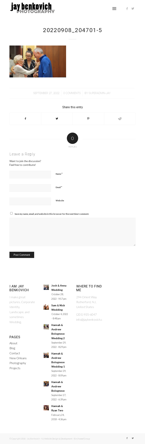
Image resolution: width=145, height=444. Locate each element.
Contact (14, 353)
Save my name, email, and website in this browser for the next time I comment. (52, 214)
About (13, 343)
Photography (17, 363)
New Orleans (18, 358)
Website (60, 200)
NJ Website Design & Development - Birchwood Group (65, 438)
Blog (12, 348)
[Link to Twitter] (133, 8)
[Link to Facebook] (127, 8)
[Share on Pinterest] (88, 118)
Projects (14, 368)
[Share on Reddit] (120, 118)
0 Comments (72, 93)
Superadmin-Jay (100, 93)
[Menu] (114, 8)
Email (59, 187)
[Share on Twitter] (57, 118)
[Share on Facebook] (25, 118)
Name (59, 173)
